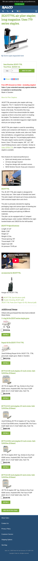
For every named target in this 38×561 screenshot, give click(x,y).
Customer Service (7, 534)
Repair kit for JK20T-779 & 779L (12, 343)
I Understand (19, 4)
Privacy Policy (6, 529)
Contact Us (5, 523)
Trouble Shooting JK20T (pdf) (13, 300)
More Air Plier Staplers (9, 97)
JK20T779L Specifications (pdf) (14, 297)
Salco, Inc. (7, 7)
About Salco (5, 518)
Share (8, 79)
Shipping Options (6, 539)
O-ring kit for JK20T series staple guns (15, 318)
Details (6, 334)
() (19, 11)
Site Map (4, 545)
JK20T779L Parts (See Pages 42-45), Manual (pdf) (18, 302)
